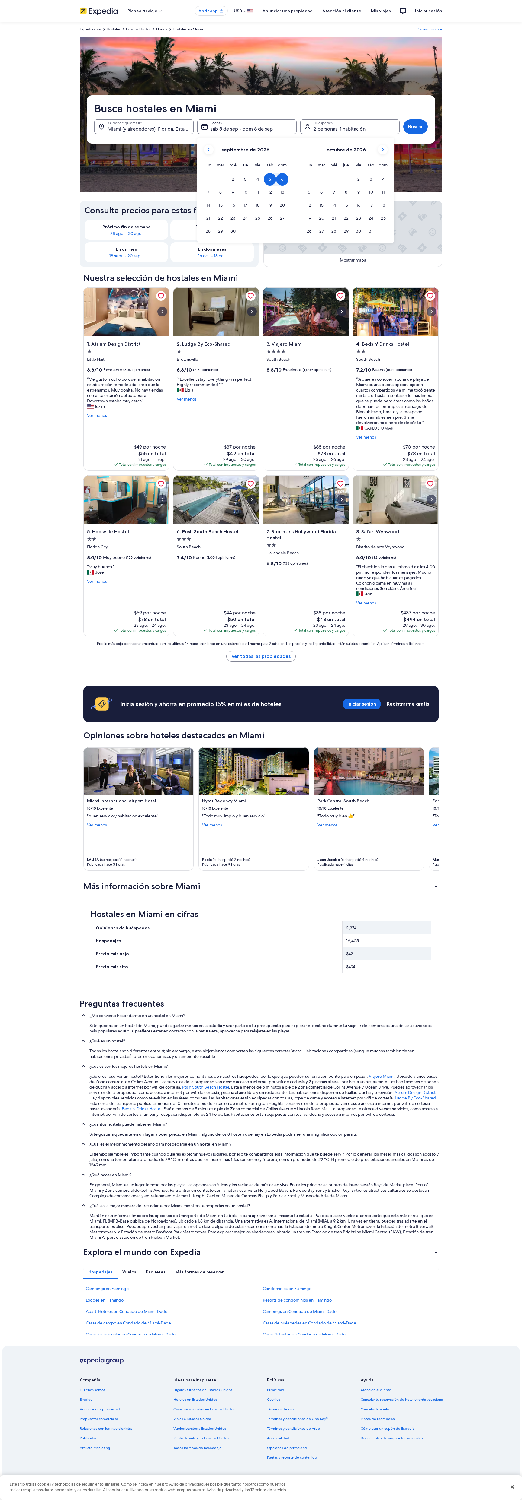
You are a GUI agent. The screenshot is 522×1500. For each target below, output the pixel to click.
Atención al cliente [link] (376, 1389)
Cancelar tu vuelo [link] (375, 1409)
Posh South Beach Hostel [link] (205, 1087)
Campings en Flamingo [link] (107, 1288)
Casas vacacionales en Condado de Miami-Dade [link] (131, 1334)
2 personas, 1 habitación (340, 129)
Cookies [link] (273, 1399)
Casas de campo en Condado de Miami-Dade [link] (128, 1323)
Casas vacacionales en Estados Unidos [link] (204, 1409)
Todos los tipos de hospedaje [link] (197, 1447)
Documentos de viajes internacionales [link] (392, 1438)
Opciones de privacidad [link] (287, 1447)
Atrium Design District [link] (415, 1092)
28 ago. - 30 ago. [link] (126, 233)
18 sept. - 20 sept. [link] (126, 255)
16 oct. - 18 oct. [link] (212, 255)
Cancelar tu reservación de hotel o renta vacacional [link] (402, 1399)
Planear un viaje (429, 29)
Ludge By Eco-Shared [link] (415, 1098)
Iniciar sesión (428, 11)
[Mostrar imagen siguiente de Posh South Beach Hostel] (252, 499)
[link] (161, 296)
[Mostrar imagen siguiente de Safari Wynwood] (431, 499)
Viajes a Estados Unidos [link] (192, 1418)
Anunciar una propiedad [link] (100, 1409)
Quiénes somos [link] (92, 1389)
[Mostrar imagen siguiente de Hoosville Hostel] (162, 499)
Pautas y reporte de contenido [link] (292, 1457)
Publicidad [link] (89, 1438)
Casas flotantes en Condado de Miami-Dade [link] (304, 1334)
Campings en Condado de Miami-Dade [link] (300, 1311)
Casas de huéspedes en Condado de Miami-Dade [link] (309, 1323)
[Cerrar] (512, 1486)
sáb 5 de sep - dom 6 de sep (242, 129)
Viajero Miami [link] (381, 1076)
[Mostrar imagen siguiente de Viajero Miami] (341, 311)
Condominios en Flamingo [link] (287, 1288)
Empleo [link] (86, 1399)
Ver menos (97, 415)
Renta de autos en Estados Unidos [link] (201, 1438)
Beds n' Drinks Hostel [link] (141, 1109)
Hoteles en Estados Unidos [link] (195, 1399)
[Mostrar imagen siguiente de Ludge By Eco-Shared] (252, 311)
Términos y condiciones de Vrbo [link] (293, 1428)
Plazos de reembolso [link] (378, 1418)
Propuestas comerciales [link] (99, 1418)
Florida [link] (161, 29)
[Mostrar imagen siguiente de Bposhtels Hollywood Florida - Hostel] (341, 499)
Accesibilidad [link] (278, 1438)
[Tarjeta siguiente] (431, 809)
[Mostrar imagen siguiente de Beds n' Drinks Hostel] (431, 311)
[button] (220, 179)
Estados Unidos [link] (138, 29)
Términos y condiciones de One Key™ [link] (297, 1418)
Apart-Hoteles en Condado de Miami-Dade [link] (126, 1311)
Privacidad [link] (275, 1389)
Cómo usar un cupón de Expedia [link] (387, 1428)
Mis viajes (381, 11)
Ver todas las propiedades (261, 656)
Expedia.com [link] (90, 29)
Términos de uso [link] (280, 1409)
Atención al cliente (341, 11)
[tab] (100, 1272)
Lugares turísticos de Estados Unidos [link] (202, 1389)
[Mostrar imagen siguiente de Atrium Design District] (162, 311)
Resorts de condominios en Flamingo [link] (297, 1300)
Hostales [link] (114, 29)
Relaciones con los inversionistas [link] (106, 1428)
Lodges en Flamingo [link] (105, 1300)
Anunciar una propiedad (288, 11)
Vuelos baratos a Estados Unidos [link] (199, 1428)
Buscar (415, 126)
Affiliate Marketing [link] (95, 1447)
